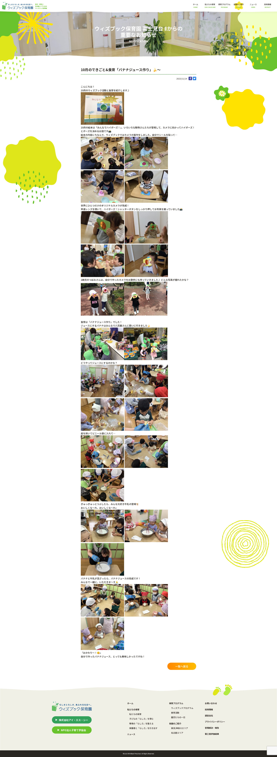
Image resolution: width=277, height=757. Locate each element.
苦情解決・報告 (212, 727)
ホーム (195, 5)
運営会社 (209, 715)
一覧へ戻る (181, 666)
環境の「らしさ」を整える (141, 723)
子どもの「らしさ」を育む (141, 718)
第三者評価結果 (212, 733)
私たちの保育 (135, 714)
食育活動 (175, 712)
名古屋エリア (177, 732)
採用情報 (267, 5)
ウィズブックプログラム (182, 708)
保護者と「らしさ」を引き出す (143, 728)
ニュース (253, 5)
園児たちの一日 (178, 717)
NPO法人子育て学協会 (73, 730)
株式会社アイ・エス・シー (73, 720)
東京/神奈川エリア (179, 728)
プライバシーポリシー (215, 721)
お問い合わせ (211, 703)
